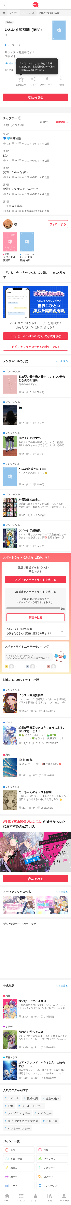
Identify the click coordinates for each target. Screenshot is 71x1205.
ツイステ (12, 1098)
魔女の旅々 (51, 1098)
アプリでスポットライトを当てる (35, 579)
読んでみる (35, 878)
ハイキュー (43, 1113)
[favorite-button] (21, 79)
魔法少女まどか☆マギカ (21, 1121)
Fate (9, 1106)
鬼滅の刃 (31, 1098)
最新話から (62, 121)
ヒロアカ (50, 1121)
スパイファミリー (17, 1113)
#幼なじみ (34, 821)
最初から (45, 121)
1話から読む (35, 97)
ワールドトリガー (31, 1106)
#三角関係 (19, 821)
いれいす (11, 63)
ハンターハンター (17, 1128)
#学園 (7, 821)
